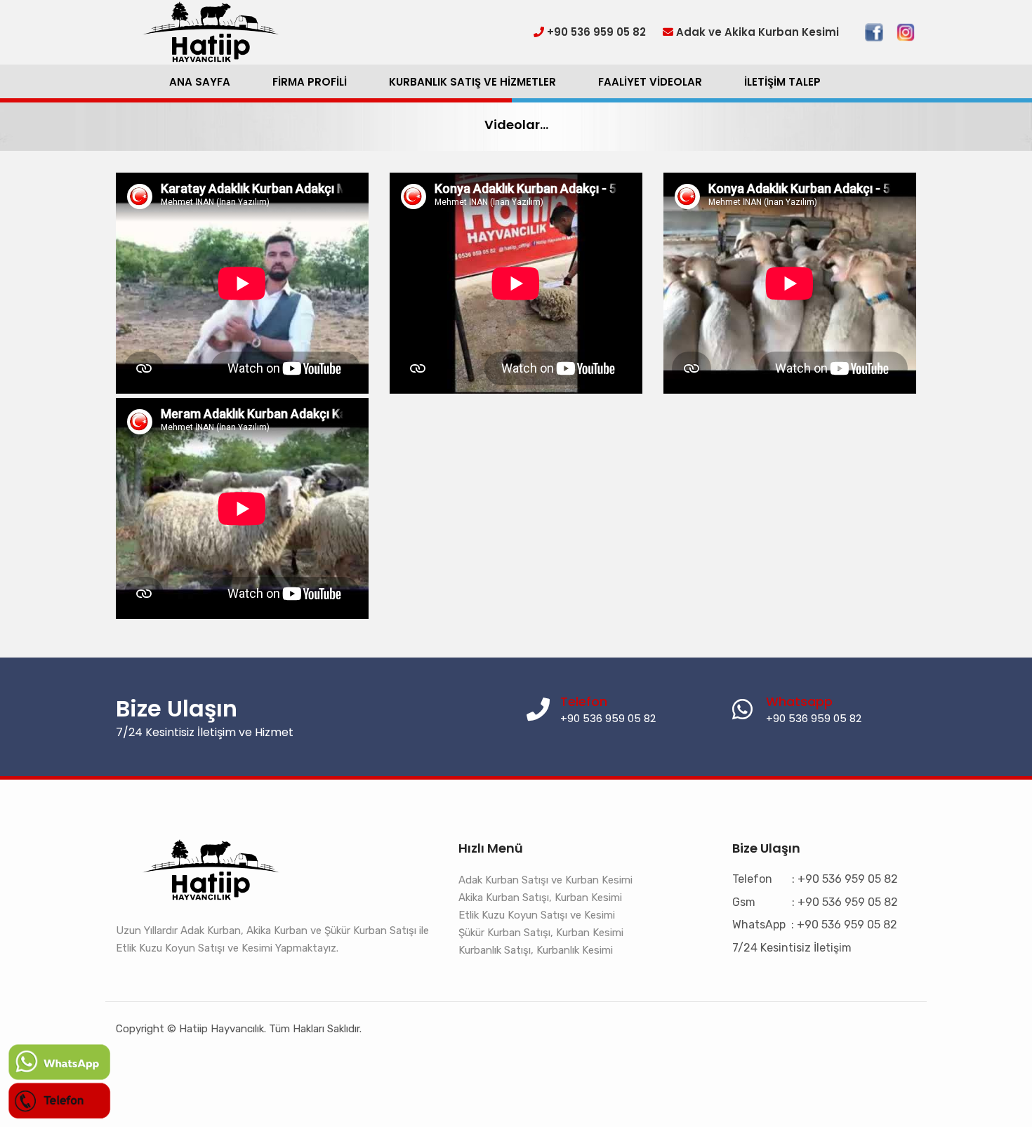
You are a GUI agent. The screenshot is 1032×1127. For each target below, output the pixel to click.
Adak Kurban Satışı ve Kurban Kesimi (545, 880)
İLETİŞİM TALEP (782, 81)
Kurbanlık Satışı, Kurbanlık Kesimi (535, 950)
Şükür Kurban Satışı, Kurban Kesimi (540, 932)
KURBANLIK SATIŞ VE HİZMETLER (472, 81)
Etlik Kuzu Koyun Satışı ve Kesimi (536, 915)
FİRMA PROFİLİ (309, 81)
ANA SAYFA (199, 81)
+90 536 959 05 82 (813, 718)
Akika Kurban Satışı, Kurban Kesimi (540, 897)
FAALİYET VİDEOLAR (650, 81)
